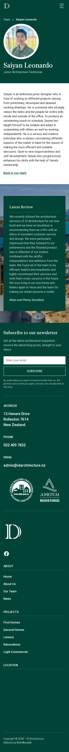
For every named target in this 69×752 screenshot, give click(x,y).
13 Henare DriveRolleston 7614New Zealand (16, 419)
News (7, 598)
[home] (6, 5)
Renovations (11, 644)
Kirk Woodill (24, 742)
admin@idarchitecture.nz (24, 465)
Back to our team (14, 173)
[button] (62, 6)
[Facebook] (6, 554)
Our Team (10, 591)
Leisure (8, 637)
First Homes (11, 622)
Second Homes (13, 630)
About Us (9, 584)
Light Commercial (15, 652)
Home (7, 576)
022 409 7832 (14, 445)
